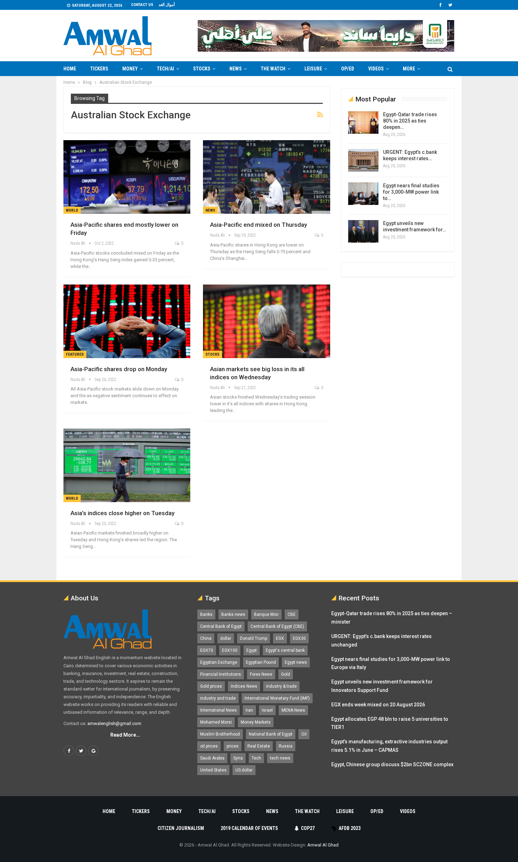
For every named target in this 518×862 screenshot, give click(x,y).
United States (213, 770)
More (409, 68)
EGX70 (206, 650)
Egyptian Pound (261, 662)
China (205, 638)
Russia (285, 746)
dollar (225, 638)
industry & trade (281, 686)
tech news (280, 758)
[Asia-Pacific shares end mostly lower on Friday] (126, 177)
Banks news (233, 614)
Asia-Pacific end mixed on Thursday (258, 224)
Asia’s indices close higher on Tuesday (122, 513)
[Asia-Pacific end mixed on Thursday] (266, 177)
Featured (75, 354)
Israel (267, 710)
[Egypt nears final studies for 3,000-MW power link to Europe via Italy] (363, 193)
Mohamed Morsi (216, 722)
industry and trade (218, 698)
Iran (249, 710)
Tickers (99, 68)
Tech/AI (165, 68)
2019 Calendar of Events (249, 828)
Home (69, 68)
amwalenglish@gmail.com (114, 723)
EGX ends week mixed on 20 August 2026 (378, 704)
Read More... (125, 735)
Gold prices (211, 686)
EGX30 (299, 638)
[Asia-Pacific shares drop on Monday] (126, 321)
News (235, 68)
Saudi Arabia (212, 758)
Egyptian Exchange (218, 662)
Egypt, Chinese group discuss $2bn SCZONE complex (392, 764)
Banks (206, 614)
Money (130, 68)
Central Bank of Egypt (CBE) (277, 626)
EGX (280, 638)
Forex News (261, 674)
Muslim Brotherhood (220, 734)
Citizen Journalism (181, 828)
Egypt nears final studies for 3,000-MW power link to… (411, 192)
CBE (292, 614)
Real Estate (258, 746)
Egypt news (296, 662)
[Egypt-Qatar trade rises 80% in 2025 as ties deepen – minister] (363, 122)
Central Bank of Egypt (221, 626)
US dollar (244, 770)
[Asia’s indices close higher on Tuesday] (126, 465)
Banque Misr (266, 614)
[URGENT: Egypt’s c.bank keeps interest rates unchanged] (363, 160)
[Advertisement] (35, 181)
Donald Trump (253, 638)
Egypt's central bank (285, 650)
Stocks (201, 68)
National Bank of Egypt (270, 734)
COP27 (308, 828)
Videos (376, 68)
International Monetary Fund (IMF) (277, 698)
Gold (285, 674)
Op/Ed (347, 68)
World (72, 210)
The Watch (273, 68)
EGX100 (230, 650)
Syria (238, 758)
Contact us (142, 4)
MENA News (293, 710)
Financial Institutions (220, 674)
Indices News (244, 686)
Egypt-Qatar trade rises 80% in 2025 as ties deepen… (410, 121)
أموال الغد (167, 4)
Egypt (251, 650)
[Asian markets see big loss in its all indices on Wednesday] (266, 321)
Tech (256, 758)
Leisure (313, 68)
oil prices (209, 746)
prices (233, 746)
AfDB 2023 (349, 828)
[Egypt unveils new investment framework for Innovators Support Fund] (363, 231)
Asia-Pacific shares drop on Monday (118, 369)
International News (218, 710)
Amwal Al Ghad (323, 845)
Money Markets (256, 722)
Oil (304, 734)
